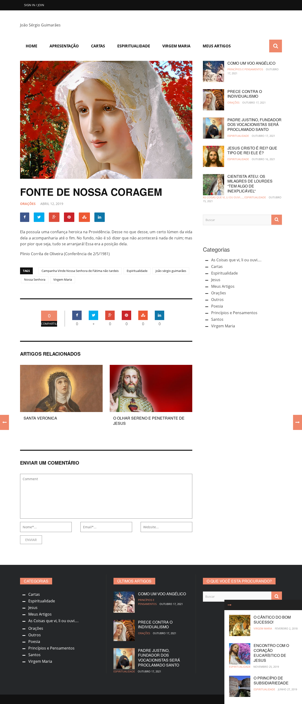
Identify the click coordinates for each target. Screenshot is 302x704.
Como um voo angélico (251, 63)
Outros (217, 299)
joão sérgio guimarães (170, 271)
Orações (28, 203)
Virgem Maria (176, 46)
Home (31, 46)
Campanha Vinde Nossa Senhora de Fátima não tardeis (80, 271)
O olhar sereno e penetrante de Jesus (149, 420)
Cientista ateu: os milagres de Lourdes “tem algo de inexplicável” (250, 184)
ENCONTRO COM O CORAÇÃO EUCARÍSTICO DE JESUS (271, 653)
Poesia (217, 306)
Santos (217, 319)
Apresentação (64, 46)
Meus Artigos (217, 46)
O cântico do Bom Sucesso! (272, 619)
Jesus (215, 279)
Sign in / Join (34, 5)
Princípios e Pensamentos (245, 69)
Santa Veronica (40, 418)
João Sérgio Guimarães (40, 25)
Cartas (98, 46)
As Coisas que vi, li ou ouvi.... (223, 197)
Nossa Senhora (34, 279)
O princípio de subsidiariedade (271, 680)
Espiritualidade (133, 46)
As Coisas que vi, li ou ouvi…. (236, 259)
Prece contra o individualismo (244, 94)
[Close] (229, 605)
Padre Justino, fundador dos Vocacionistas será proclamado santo (254, 124)
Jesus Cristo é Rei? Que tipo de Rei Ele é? (252, 150)
